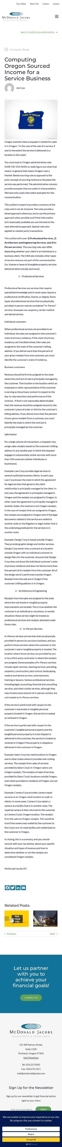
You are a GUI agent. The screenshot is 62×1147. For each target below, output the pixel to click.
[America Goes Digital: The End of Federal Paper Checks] (45, 911)
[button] (7, 918)
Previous (11, 933)
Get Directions (31, 1057)
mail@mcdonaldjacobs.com (31, 1073)
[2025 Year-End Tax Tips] (17, 911)
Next (52, 933)
